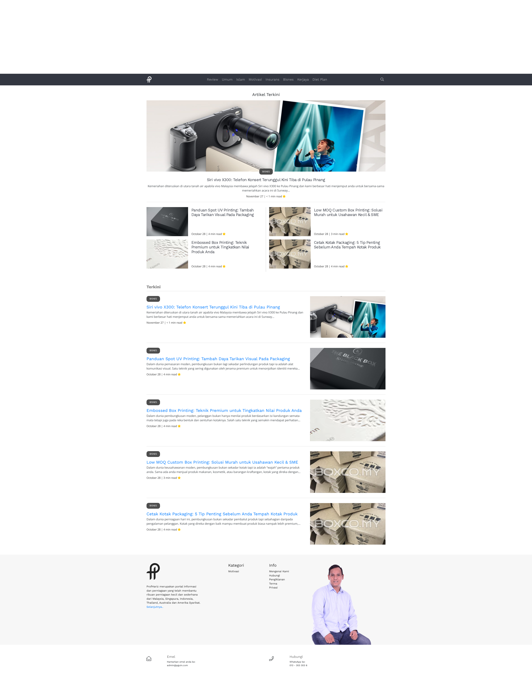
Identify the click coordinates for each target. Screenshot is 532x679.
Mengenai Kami (279, 571)
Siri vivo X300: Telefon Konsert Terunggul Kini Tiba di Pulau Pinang (266, 179)
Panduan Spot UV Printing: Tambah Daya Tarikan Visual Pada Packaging (222, 212)
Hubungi (274, 575)
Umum (227, 79)
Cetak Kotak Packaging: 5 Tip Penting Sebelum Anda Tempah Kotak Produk (347, 245)
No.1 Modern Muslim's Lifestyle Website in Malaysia (266, 36)
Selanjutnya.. (155, 607)
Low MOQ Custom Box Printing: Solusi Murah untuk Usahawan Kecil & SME (348, 212)
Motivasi (255, 79)
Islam (240, 79)
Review (212, 79)
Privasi (273, 587)
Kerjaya (303, 79)
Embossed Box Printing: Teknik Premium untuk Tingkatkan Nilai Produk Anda (220, 247)
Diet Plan (320, 79)
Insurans (273, 79)
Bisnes (288, 79)
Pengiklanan (277, 579)
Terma (273, 583)
